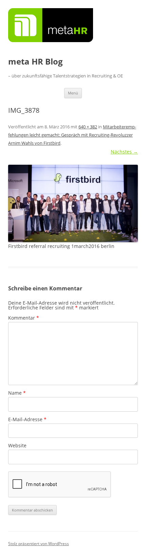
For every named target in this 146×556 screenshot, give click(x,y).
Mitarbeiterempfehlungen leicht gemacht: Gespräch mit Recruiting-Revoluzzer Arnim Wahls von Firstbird (72, 135)
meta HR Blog (35, 61)
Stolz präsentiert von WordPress (38, 543)
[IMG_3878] (73, 203)
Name (17, 393)
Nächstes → (124, 151)
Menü (73, 92)
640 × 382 (87, 127)
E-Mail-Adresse (27, 419)
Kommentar (23, 318)
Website (17, 445)
